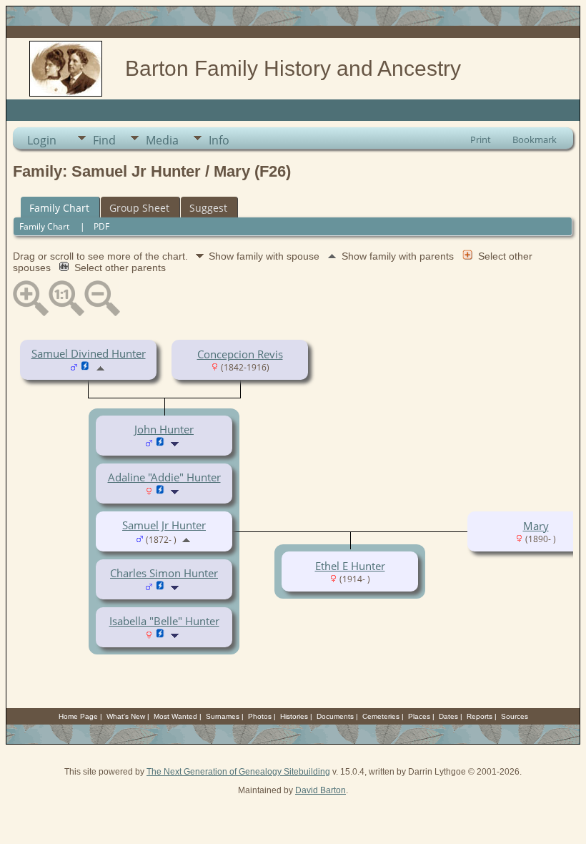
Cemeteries (380, 716)
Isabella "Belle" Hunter (164, 621)
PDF (101, 226)
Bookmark (534, 139)
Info (219, 140)
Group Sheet (139, 208)
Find (104, 140)
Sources (514, 716)
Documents (335, 716)
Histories (294, 716)
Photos (260, 716)
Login (41, 140)
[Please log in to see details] (85, 367)
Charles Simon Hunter (164, 573)
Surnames (222, 716)
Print (480, 139)
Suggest (208, 208)
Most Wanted (175, 716)
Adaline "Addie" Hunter (164, 477)
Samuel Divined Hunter (88, 353)
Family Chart (59, 208)
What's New (125, 716)
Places (419, 716)
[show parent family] (100, 367)
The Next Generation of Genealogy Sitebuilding (238, 772)
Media (162, 140)
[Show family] (176, 443)
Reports (479, 716)
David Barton (320, 790)
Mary (536, 526)
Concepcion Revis (240, 354)
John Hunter (164, 429)
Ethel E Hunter (350, 566)
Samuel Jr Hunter (164, 525)
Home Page (78, 716)
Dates (448, 716)
